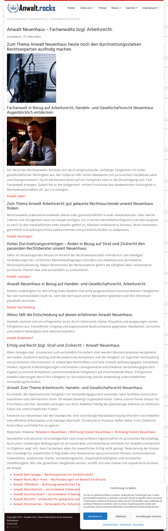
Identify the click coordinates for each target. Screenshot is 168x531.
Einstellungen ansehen (148, 516)
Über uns (86, 8)
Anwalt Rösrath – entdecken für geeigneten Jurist (48, 499)
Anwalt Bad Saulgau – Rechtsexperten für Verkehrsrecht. (53, 474)
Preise (102, 8)
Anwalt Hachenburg (21, 307)
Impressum (138, 524)
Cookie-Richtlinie (110, 524)
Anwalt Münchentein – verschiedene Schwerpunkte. (49, 489)
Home (71, 8)
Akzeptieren (95, 516)
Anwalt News (20, 18)
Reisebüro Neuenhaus (51, 432)
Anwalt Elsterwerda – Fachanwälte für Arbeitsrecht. (49, 504)
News (115, 8)
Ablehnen (121, 516)
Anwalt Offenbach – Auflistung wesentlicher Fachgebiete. (53, 484)
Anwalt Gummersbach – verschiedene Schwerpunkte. (50, 494)
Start (9, 18)
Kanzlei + (132, 8)
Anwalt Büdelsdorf (20, 338)
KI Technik (14, 526)
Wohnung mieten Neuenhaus (90, 432)
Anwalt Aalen (16, 196)
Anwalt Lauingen (18, 276)
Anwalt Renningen (19, 236)
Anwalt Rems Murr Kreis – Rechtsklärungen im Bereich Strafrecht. (59, 479)
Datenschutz (125, 524)
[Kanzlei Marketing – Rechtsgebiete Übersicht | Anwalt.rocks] (31, 8)
